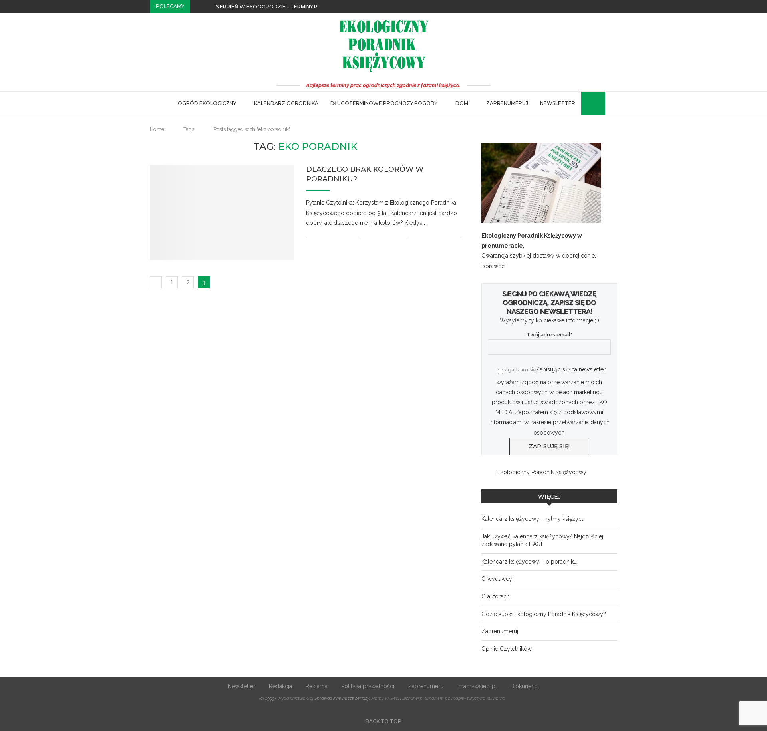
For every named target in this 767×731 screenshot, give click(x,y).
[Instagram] (606, 6)
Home (157, 129)
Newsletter (557, 103)
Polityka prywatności (367, 686)
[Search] (585, 103)
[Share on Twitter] (384, 237)
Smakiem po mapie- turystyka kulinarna (465, 698)
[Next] (208, 6)
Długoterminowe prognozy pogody (383, 103)
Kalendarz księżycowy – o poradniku (529, 561)
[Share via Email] (401, 237)
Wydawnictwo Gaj (295, 698)
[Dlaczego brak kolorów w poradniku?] (222, 212)
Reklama (317, 686)
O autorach (495, 596)
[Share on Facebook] (376, 237)
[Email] (615, 6)
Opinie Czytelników (506, 649)
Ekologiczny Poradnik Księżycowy (541, 472)
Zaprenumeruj (507, 103)
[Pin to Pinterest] (393, 237)
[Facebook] (597, 6)
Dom (461, 103)
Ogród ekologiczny (207, 103)
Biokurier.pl (525, 686)
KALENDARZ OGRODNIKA (286, 103)
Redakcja (280, 686)
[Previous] (197, 6)
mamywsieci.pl (477, 686)
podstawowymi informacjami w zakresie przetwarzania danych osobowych (549, 422)
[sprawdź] (493, 266)
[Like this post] (366, 237)
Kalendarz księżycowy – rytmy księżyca (532, 519)
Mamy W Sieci (385, 698)
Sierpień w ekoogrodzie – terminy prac (272, 7)
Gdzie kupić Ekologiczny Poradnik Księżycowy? (543, 614)
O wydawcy (496, 579)
